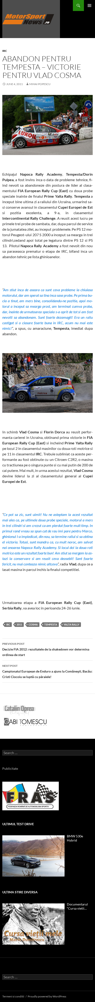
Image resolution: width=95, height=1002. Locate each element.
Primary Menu (89, 5)
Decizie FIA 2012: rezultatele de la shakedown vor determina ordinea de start (45, 649)
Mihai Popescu (39, 84)
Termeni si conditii (13, 996)
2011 (19, 624)
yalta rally (71, 624)
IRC (4, 51)
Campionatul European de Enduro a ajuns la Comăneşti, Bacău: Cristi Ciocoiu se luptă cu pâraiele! (47, 671)
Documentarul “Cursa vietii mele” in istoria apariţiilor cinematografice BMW (78, 906)
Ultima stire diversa (20, 892)
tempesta (50, 624)
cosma (33, 624)
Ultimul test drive (18, 824)
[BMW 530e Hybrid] (33, 856)
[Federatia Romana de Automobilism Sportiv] (30, 796)
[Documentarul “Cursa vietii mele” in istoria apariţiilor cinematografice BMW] (33, 924)
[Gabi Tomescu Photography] (25, 722)
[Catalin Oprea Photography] (19, 710)
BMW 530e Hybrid (75, 838)
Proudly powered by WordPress (47, 996)
